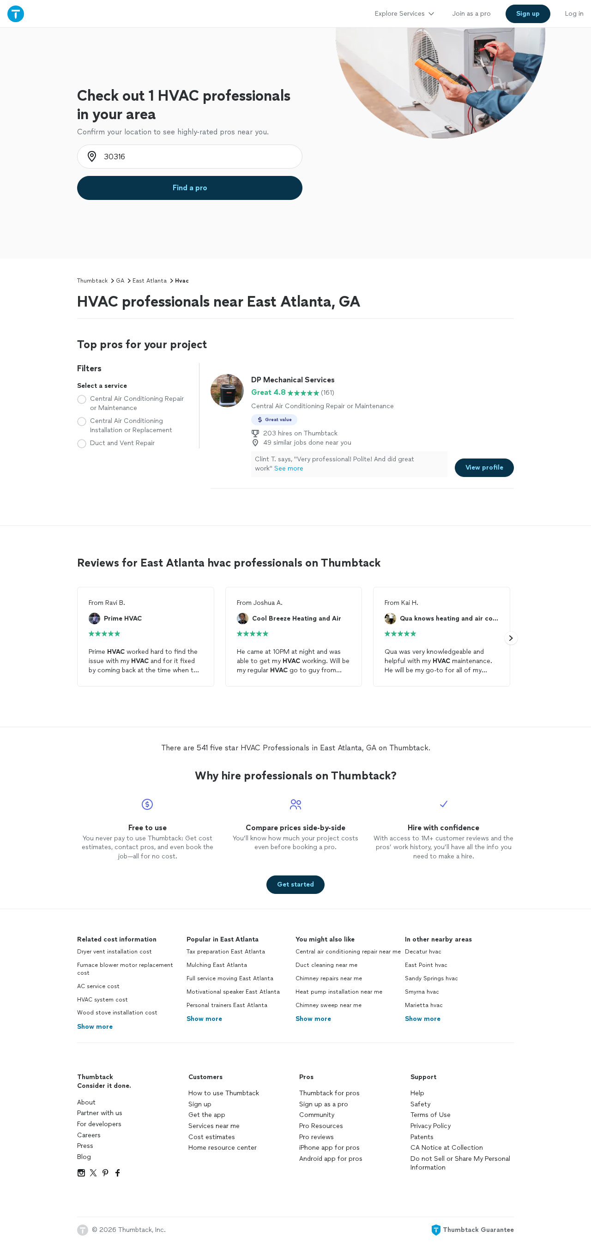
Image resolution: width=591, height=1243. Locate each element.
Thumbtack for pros (329, 1093)
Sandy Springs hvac (431, 978)
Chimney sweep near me (329, 1005)
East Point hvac (426, 965)
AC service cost (98, 986)
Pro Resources (321, 1126)
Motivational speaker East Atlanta (233, 992)
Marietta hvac (424, 1005)
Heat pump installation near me (339, 992)
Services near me (214, 1126)
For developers (99, 1124)
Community (316, 1115)
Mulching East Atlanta (217, 965)
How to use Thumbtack (223, 1093)
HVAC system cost (102, 999)
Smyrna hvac (422, 992)
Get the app (206, 1115)
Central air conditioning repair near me (348, 951)
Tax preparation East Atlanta (226, 951)
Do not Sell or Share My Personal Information (460, 1163)
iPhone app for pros (329, 1148)
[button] (511, 638)
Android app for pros (330, 1159)
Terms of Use (430, 1115)
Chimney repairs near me (329, 978)
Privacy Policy (430, 1126)
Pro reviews (316, 1137)
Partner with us (99, 1113)
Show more (95, 1027)
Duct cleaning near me (326, 965)
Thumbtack (92, 281)
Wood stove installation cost (117, 1012)
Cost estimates (211, 1137)
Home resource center (222, 1148)
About (86, 1102)
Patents (422, 1137)
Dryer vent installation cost (114, 951)
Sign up (199, 1104)
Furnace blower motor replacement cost (125, 969)
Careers (89, 1135)
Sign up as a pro (323, 1104)
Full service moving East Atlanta (230, 978)
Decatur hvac (423, 951)
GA (120, 281)
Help (417, 1093)
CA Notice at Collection (446, 1148)
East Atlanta (150, 281)
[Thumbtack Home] (15, 13)
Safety (420, 1104)
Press (85, 1146)
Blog (84, 1157)
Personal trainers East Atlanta (227, 1005)
